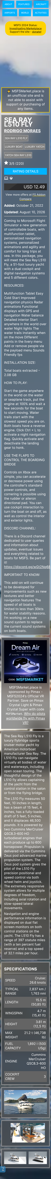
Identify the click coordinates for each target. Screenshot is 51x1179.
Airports (9, 12)
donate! (36, 31)
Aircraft (41, 4)
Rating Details (25, 171)
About (8, 4)
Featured (24, 4)
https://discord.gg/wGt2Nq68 (27, 567)
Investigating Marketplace (26, 28)
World (25, 12)
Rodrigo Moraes (22, 130)
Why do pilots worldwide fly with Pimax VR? (25, 718)
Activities (41, 12)
